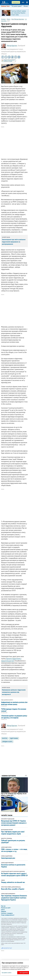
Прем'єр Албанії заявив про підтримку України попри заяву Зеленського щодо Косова (18, 14)
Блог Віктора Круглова (18, 19)
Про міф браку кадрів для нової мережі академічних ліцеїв (12, 833)
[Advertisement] (14, 142)
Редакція (3, 911)
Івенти (3, 909)
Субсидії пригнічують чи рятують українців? (13, 841)
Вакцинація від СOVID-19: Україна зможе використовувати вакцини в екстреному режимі (13, 823)
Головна (3, 19)
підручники (14, 738)
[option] (14, 13)
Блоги (8, 19)
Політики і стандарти (7, 913)
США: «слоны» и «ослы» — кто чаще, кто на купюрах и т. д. (14, 850)
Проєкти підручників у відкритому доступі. (11, 660)
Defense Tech (5, 6)
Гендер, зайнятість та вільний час (13, 882)
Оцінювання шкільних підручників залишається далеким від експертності (14, 692)
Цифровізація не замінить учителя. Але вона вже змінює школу (14, 703)
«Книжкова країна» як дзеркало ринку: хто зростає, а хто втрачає (14, 717)
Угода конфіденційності (7, 915)
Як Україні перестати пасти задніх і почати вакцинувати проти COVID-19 (14, 874)
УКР (23, 2)
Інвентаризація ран (8, 858)
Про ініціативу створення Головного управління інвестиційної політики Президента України (14, 898)
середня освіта (7, 741)
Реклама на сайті (5, 908)
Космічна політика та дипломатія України (13, 866)
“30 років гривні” (16, 6)
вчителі (4, 738)
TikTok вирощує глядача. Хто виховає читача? (13, 710)
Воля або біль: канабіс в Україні (12, 889)
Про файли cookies (6, 972)
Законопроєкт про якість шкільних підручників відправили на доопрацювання (14, 242)
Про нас (3, 906)
